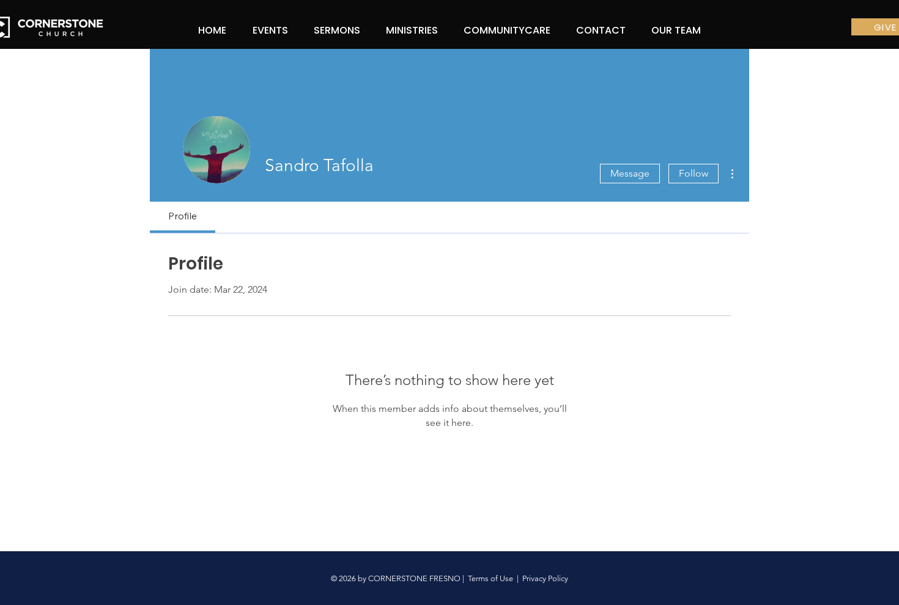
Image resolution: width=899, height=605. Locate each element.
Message (629, 173)
